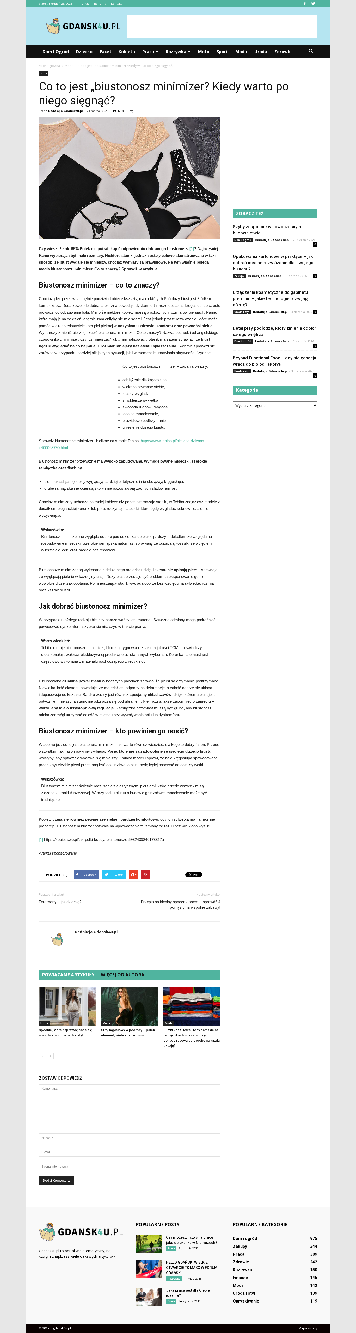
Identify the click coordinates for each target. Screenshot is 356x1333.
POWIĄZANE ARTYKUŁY (68, 975)
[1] (191, 248)
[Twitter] (313, 3)
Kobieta (127, 51)
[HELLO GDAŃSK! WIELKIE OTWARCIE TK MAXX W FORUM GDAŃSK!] (149, 1269)
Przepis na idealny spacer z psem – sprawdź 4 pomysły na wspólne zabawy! (180, 905)
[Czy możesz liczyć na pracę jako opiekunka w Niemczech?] (149, 1244)
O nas (85, 3)
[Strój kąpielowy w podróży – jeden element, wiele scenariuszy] (129, 1006)
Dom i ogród (55, 51)
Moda (241, 51)
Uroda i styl (241, 312)
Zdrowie (283, 51)
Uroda (260, 51)
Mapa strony (308, 1328)
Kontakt (116, 3)
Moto (203, 51)
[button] (311, 51)
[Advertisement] (222, 26)
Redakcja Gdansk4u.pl (65, 111)
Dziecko (84, 51)
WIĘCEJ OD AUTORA (122, 975)
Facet (105, 51)
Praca (148, 51)
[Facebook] (305, 3)
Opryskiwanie (246, 1301)
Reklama (100, 3)
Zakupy (239, 276)
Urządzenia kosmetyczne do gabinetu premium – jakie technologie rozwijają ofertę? (270, 298)
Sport (222, 51)
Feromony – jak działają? (60, 902)
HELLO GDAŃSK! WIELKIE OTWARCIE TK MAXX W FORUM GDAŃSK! (191, 1267)
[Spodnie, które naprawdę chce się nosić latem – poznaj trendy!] (67, 1006)
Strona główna (49, 66)
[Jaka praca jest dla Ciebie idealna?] (149, 1297)
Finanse (240, 1277)
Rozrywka (176, 51)
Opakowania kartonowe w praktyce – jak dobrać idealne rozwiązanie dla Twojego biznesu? (273, 262)
